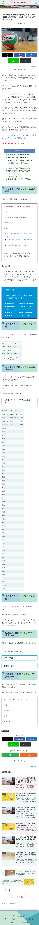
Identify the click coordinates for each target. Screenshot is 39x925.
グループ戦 (12, 173)
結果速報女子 (31, 692)
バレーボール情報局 (19, 2)
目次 (16, 151)
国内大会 (6, 731)
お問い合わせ (29, 919)
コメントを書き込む (19, 897)
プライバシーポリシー (10, 919)
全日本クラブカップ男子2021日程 (18, 157)
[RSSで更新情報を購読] (28, 755)
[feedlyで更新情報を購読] (10, 755)
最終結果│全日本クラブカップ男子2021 (19, 179)
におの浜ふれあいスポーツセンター (19, 245)
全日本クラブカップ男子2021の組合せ (19, 168)
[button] (25, 60)
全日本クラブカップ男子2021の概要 (18, 155)
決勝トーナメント (14, 176)
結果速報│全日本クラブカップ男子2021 (19, 171)
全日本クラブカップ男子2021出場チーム (20, 160)
